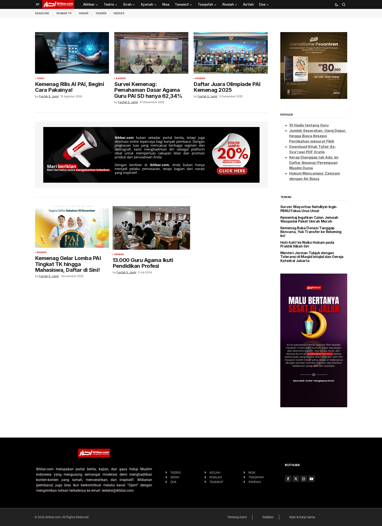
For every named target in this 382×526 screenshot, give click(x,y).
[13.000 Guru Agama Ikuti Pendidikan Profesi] (151, 228)
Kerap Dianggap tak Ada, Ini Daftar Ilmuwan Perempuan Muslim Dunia (313, 162)
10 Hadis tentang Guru (309, 125)
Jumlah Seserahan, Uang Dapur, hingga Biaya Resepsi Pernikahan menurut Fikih (317, 135)
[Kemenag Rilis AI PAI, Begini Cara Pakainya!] (72, 53)
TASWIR (100, 13)
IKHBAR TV (64, 13)
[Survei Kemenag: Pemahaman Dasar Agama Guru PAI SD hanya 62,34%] (151, 53)
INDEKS (119, 13)
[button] (37, 4)
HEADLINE (42, 13)
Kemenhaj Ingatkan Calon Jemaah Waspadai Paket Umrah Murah (309, 219)
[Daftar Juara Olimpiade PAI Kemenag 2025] (231, 53)
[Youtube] (311, 478)
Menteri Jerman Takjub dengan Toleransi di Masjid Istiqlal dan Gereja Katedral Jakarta (312, 257)
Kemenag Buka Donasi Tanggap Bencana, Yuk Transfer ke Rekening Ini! (310, 232)
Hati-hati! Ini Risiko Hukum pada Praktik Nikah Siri (307, 244)
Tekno (41, 78)
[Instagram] (303, 478)
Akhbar (121, 78)
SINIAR (83, 13)
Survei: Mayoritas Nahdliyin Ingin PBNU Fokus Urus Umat (308, 209)
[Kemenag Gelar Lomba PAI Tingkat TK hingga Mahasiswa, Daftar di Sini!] (72, 227)
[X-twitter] (296, 478)
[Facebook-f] (288, 478)
